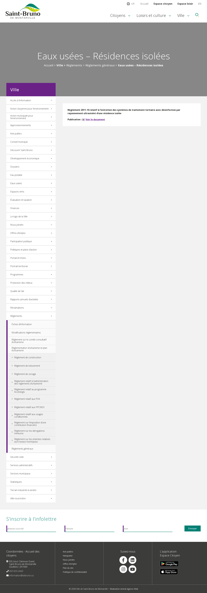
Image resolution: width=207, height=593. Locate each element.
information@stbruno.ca (21, 575)
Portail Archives (18, 257)
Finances (14, 208)
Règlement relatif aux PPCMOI (29, 407)
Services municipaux (20, 473)
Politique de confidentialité (75, 572)
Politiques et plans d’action (23, 249)
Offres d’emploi (17, 233)
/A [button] (132, 3)
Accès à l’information (20, 100)
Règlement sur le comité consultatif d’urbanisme (29, 341)
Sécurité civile (17, 456)
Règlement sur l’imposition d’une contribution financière (30, 424)
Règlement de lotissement (27, 365)
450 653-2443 (16, 571)
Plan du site (68, 568)
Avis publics (16, 133)
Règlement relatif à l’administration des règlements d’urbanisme (31, 382)
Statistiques (16, 481)
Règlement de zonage (25, 374)
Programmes (16, 274)
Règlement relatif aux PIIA (27, 398)
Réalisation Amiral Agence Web (124, 589)
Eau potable (16, 175)
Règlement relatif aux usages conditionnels (28, 415)
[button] (128, 4)
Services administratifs (21, 465)
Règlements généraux (100, 65)
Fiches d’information (22, 324)
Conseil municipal (18, 141)
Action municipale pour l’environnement (21, 117)
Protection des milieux (21, 282)
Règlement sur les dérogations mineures (29, 432)
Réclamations (17, 307)
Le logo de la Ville (18, 216)
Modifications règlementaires (26, 332)
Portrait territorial (19, 266)
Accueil (144, 3)
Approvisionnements (20, 125)
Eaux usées (16, 183)
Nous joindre (16, 224)
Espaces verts (17, 191)
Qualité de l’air (17, 291)
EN (199, 3)
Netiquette (68, 555)
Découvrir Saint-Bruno (21, 150)
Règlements (74, 65)
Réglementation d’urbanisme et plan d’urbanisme (29, 349)
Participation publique (21, 241)
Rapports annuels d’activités (24, 299)
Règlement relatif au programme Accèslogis (30, 390)
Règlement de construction (27, 357)
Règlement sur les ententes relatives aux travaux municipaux (32, 440)
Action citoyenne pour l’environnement (29, 108)
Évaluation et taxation (21, 199)
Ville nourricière (18, 498)
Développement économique (24, 158)
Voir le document (95, 119)
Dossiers (14, 166)
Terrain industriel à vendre (23, 490)
